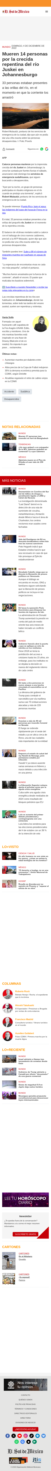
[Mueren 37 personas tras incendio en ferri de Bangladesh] (9, 436)
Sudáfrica (25, 391)
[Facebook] (7, 1436)
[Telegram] (37, 1436)
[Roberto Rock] (7, 994)
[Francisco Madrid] (7, 1022)
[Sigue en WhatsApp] (42, 149)
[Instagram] (25, 1436)
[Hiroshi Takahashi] (7, 1008)
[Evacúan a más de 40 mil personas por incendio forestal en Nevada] (9, 731)
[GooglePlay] (34, 1442)
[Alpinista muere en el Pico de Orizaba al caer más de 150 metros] (9, 460)
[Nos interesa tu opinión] (25, 1385)
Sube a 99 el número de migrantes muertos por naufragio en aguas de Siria (24, 255)
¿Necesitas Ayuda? (25, 1429)
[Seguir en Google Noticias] (46, 149)
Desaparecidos (11, 399)
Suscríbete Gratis (25, 1234)
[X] (13, 1436)
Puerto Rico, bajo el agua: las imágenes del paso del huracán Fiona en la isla (24, 209)
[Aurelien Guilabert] (7, 1036)
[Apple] (28, 1442)
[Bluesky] (43, 1436)
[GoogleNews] (22, 1442)
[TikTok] (31, 1436)
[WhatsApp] (16, 1442)
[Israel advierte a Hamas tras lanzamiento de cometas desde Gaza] (9, 1059)
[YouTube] (19, 1436)
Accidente (9, 391)
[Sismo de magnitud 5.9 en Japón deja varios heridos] (9, 1084)
